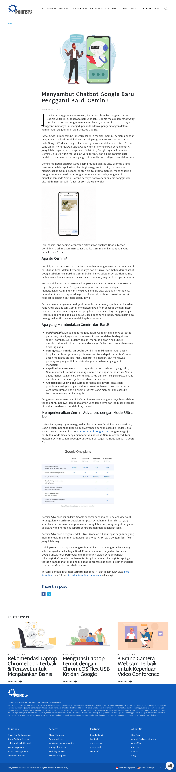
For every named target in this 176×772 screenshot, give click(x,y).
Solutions (47, 8)
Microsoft (94, 752)
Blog (125, 8)
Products (78, 8)
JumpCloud (95, 747)
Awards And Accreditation (143, 739)
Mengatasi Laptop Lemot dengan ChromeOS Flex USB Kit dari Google (86, 666)
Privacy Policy (62, 768)
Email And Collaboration (19, 735)
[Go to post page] (33, 636)
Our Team (136, 735)
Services (63, 8)
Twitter (49, 594)
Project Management (18, 752)
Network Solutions (16, 756)
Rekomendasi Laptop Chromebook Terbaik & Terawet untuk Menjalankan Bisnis (32, 666)
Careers (135, 747)
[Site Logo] (20, 9)
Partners (95, 8)
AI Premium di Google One (92, 431)
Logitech (94, 739)
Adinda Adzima (47, 109)
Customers (111, 8)
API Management (16, 747)
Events (134, 752)
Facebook (44, 594)
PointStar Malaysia (148, 768)
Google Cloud (96, 735)
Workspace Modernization (61, 743)
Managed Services (57, 747)
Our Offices (136, 743)
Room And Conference (18, 739)
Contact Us (149, 8)
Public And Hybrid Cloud (19, 743)
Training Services (57, 752)
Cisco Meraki (96, 743)
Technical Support (58, 756)
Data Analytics (56, 739)
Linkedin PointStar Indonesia (84, 575)
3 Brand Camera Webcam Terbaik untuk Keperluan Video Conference (138, 666)
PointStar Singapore (126, 768)
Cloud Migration (56, 735)
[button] (166, 9)
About (134, 8)
